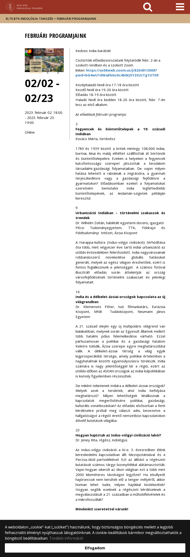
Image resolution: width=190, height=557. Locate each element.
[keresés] (147, 7)
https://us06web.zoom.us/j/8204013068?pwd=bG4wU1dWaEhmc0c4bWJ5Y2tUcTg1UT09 (117, 72)
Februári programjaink (76, 18)
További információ (66, 538)
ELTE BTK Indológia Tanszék (29, 18)
